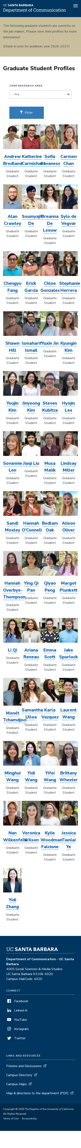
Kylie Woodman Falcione (51, 840)
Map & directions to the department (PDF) (37, 1093)
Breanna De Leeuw (50, 223)
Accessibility (29, 1118)
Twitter (19, 1038)
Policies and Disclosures (24, 1066)
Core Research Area (26, 85)
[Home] (34, 11)
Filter (28, 112)
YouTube (20, 1019)
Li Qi (12, 650)
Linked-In (20, 1010)
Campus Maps (16, 1084)
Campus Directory (19, 1075)
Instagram (21, 1029)
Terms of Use (10, 1118)
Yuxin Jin (50, 343)
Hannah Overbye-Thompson (14, 590)
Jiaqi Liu (31, 463)
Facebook (20, 1001)
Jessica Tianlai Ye (68, 840)
